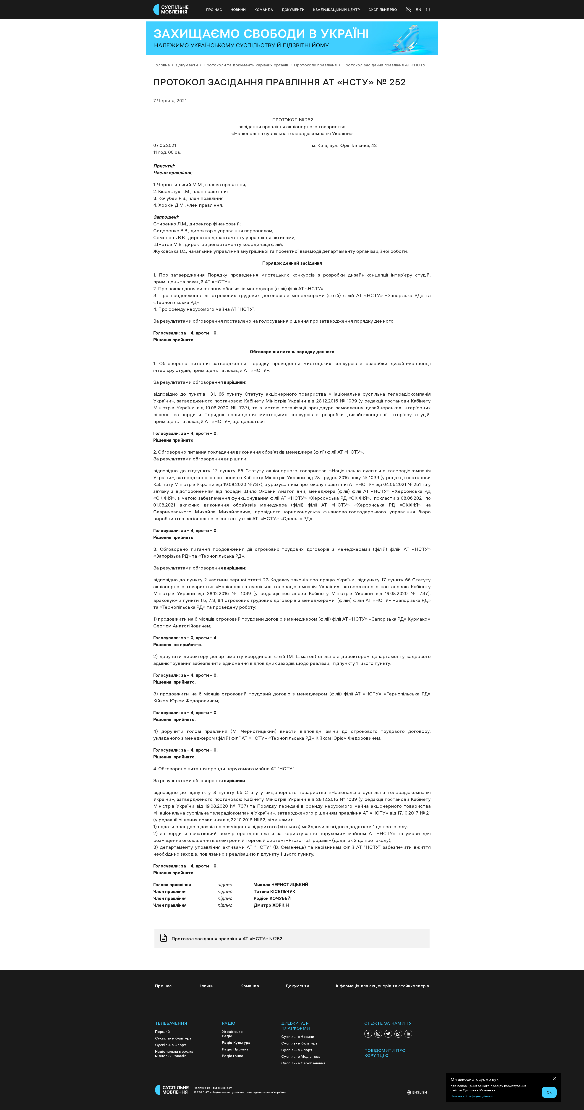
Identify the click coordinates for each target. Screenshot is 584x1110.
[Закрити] (554, 1079)
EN (418, 10)
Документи (293, 9)
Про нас (214, 9)
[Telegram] (388, 1034)
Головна (161, 65)
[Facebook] (368, 1034)
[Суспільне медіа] (172, 1090)
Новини (238, 9)
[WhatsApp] (398, 1034)
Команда (264, 9)
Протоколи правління (315, 65)
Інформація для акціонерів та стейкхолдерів (382, 986)
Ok (549, 1092)
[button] (409, 10)
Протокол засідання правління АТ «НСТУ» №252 (227, 938)
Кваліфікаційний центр (336, 9)
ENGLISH (419, 1092)
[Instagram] (378, 1034)
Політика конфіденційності (213, 1087)
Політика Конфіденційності (472, 1096)
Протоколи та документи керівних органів (245, 65)
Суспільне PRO (382, 9)
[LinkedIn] (408, 1034)
